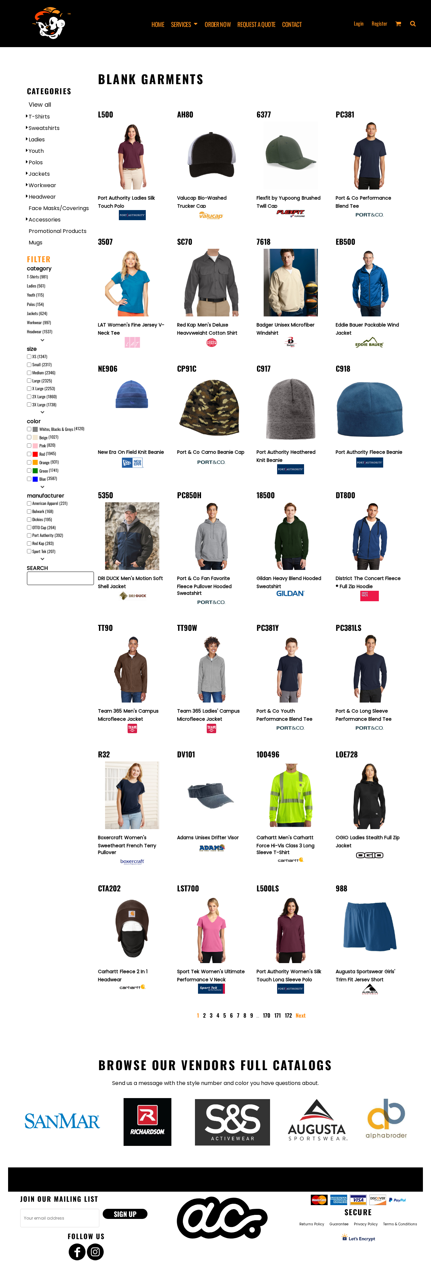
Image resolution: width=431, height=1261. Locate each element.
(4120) (61, 428)
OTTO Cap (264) (44, 527)
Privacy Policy (366, 1224)
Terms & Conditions (400, 1224)
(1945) (47, 453)
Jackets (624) (37, 313)
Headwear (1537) (39, 331)
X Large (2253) (43, 388)
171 (277, 1015)
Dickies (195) (42, 519)
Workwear (42, 185)
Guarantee (339, 1224)
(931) (49, 462)
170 (266, 1015)
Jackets (39, 174)
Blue (42, 479)
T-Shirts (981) (37, 276)
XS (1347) (39, 356)
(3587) (48, 478)
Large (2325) (42, 380)
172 (288, 1015)
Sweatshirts (44, 128)
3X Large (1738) (44, 404)
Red (42, 454)
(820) (47, 445)
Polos (36, 162)
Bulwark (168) (42, 511)
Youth (36, 151)
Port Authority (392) (47, 535)
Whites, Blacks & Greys (56, 429)
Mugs (35, 242)
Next (301, 1015)
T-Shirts (39, 117)
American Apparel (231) (49, 503)
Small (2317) (42, 364)
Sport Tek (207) (43, 551)
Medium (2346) (43, 372)
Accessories (45, 220)
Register (379, 23)
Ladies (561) (36, 285)
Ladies (37, 139)
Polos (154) (35, 304)
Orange (44, 462)
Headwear (42, 197)
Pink (42, 445)
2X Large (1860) (44, 396)
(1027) (48, 437)
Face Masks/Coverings (59, 208)
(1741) (48, 470)
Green (43, 471)
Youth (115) (35, 295)
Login (359, 23)
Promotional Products (58, 231)
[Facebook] (77, 1251)
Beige (43, 437)
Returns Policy (311, 1224)
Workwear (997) (39, 322)
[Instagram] (95, 1251)
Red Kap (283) (43, 543)
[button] (185, 23)
